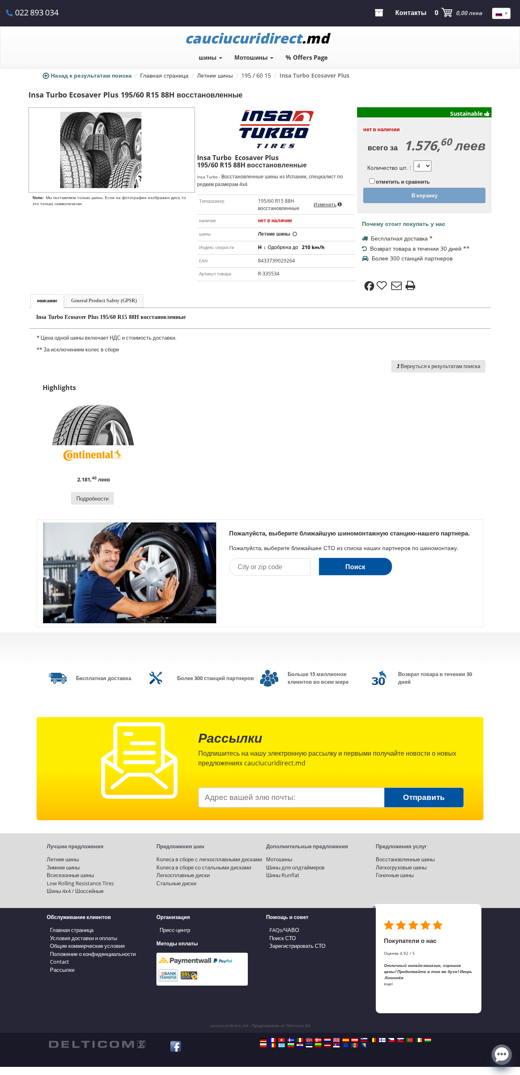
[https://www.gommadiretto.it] (300, 1040)
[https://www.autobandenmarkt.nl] (327, 1040)
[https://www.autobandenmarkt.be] (373, 1040)
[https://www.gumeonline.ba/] (364, 1045)
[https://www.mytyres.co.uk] (336, 1040)
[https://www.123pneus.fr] (272, 1040)
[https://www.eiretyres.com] (419, 1040)
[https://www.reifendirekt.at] (354, 1040)
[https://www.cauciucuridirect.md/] (354, 1045)
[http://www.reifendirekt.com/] (345, 1045)
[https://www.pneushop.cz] (391, 1040)
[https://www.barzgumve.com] (291, 1045)
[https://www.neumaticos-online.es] (345, 1040)
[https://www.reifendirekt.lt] (318, 1045)
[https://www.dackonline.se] (291, 1040)
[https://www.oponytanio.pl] (263, 1045)
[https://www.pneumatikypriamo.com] (400, 1040)
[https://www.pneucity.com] (409, 1040)
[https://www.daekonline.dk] (318, 1040)
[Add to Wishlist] (383, 286)
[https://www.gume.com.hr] (300, 1045)
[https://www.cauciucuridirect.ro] (272, 1045)
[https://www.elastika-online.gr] (281, 1045)
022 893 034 (36, 12)
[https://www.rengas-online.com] (382, 1040)
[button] (502, 1053)
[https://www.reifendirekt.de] (263, 1040)
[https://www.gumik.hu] (428, 1040)
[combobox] (501, 13)
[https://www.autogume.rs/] (336, 1045)
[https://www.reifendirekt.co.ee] (309, 1045)
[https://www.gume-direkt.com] (364, 1040)
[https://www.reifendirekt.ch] (281, 1040)
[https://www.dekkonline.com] (309, 1040)
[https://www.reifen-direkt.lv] (327, 1045)
